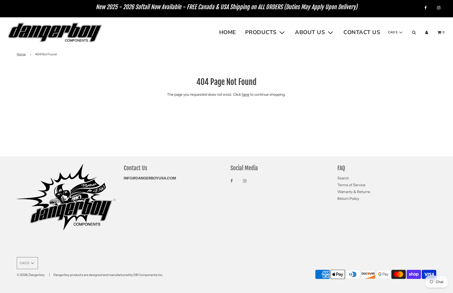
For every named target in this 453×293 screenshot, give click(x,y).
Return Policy (348, 198)
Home (21, 54)
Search (343, 178)
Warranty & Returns (353, 191)
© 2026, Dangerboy (31, 275)
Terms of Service (351, 185)
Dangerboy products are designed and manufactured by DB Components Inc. (108, 275)
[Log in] (426, 32)
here (245, 94)
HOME (227, 32)
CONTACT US (361, 32)
